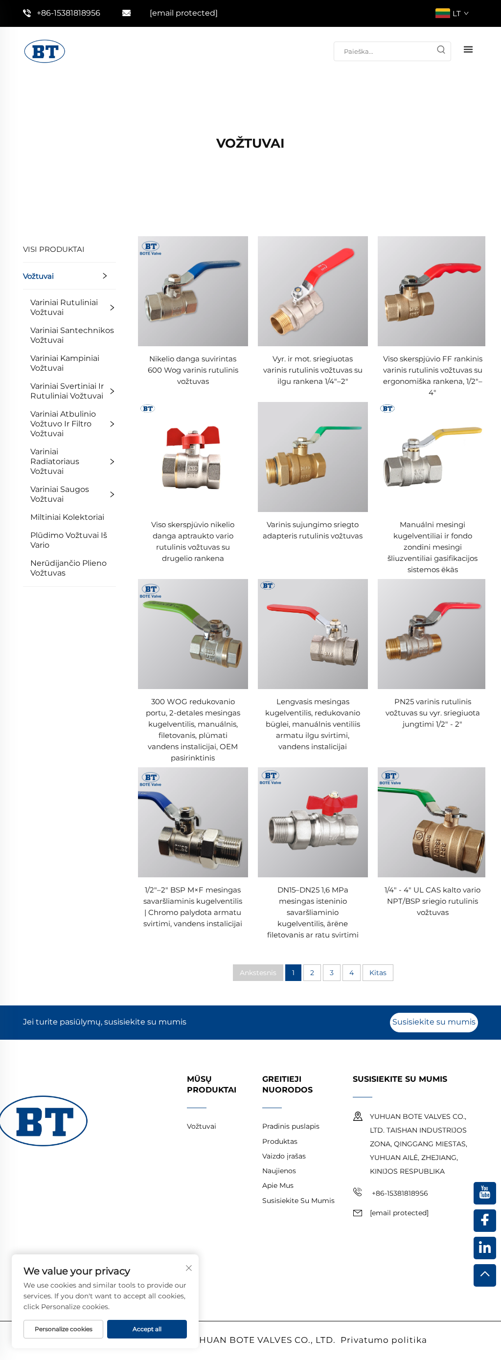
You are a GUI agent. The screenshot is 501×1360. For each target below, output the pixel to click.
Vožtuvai (38, 276)
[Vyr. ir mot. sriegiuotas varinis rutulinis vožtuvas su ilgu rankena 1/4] (313, 290)
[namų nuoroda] (44, 50)
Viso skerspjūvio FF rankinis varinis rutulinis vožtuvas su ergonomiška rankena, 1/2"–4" (432, 375)
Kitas (378, 972)
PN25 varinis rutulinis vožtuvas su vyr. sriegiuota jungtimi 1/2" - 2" (433, 713)
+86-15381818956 (68, 13)
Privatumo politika (384, 1340)
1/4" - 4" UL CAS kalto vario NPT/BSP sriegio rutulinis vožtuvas (432, 901)
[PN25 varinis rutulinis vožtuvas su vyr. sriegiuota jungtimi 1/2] (433, 633)
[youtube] (485, 1193)
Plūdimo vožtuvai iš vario (68, 540)
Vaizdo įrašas (284, 1156)
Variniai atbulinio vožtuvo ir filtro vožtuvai (63, 423)
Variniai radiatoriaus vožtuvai (54, 461)
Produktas (279, 1141)
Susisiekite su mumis (434, 1021)
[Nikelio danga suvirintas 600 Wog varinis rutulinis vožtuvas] (193, 290)
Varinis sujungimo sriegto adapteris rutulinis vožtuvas (313, 530)
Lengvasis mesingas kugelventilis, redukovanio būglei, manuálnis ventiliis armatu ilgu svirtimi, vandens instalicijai (312, 724)
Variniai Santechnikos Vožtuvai (72, 335)
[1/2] (193, 821)
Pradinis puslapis (290, 1126)
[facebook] (485, 1220)
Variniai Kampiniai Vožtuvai (64, 363)
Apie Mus (278, 1185)
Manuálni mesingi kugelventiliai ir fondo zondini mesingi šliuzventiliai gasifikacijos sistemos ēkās (432, 547)
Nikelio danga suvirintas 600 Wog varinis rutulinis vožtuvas (193, 370)
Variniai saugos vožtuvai (59, 494)
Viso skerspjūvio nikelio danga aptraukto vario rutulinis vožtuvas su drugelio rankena (192, 541)
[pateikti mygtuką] (441, 51)
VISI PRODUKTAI (54, 249)
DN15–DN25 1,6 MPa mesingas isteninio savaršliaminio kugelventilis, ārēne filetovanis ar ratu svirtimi (313, 912)
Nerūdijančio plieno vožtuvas (68, 568)
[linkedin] (485, 1248)
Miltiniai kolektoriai (67, 517)
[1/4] (433, 821)
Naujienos (279, 1170)
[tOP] (485, 1275)
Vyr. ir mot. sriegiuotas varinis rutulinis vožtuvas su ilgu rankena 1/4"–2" (313, 370)
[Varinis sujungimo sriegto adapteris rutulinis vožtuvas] (313, 456)
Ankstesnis (258, 972)
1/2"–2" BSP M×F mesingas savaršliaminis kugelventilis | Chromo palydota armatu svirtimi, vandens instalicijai (192, 906)
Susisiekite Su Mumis (298, 1200)
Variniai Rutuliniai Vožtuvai (64, 307)
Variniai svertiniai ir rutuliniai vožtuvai (67, 391)
